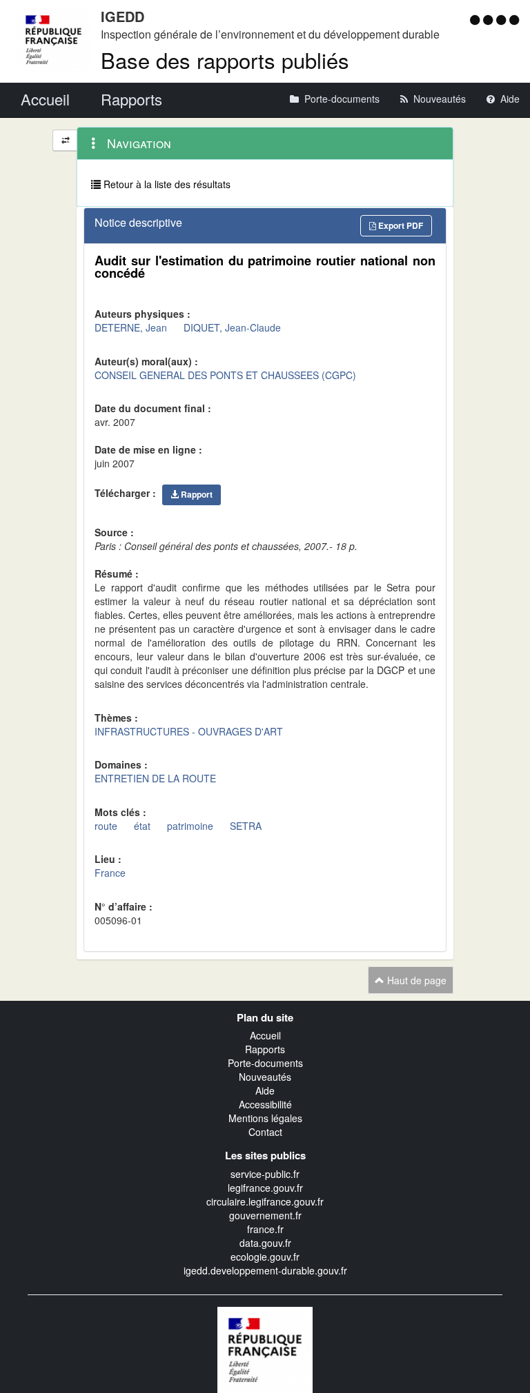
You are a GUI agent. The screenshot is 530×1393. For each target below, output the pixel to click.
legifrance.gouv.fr (265, 1187)
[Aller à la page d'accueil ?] (514, 19)
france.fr (265, 1229)
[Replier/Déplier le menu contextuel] (65, 140)
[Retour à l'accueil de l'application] (265, 1348)
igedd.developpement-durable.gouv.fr (265, 1270)
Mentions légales (265, 1118)
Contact (265, 1132)
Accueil (265, 1035)
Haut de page (415, 980)
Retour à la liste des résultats (165, 184)
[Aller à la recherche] (502, 19)
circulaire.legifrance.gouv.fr (265, 1201)
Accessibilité (265, 1104)
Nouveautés (265, 1077)
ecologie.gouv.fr (265, 1256)
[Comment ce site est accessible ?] (476, 19)
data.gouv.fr (265, 1243)
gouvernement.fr (265, 1215)
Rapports (265, 1049)
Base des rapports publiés (225, 59)
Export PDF (399, 225)
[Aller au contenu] (489, 19)
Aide (265, 1090)
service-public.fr (265, 1174)
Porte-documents (265, 1063)
